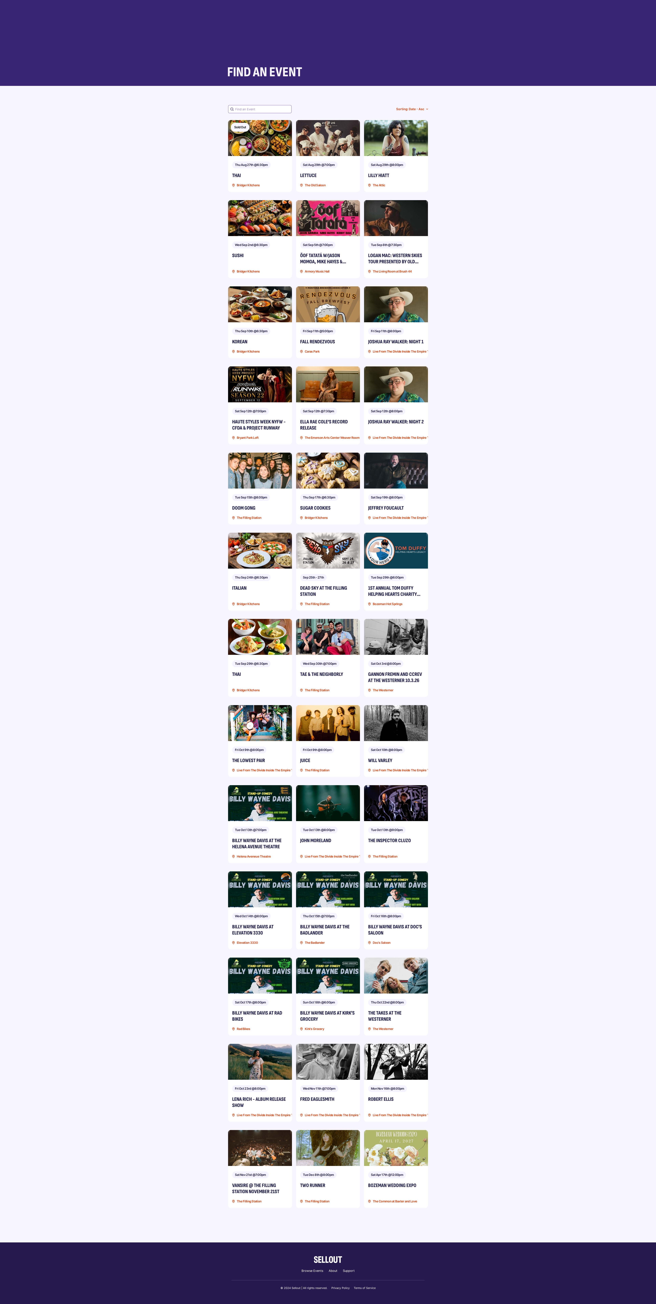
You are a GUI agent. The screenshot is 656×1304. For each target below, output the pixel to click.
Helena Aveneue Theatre (254, 856)
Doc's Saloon (381, 942)
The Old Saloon (315, 185)
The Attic (379, 185)
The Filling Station (249, 518)
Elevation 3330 (247, 942)
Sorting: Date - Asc (410, 109)
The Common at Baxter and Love (395, 1201)
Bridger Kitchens (248, 185)
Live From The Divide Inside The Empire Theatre (405, 351)
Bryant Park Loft (247, 437)
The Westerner (383, 690)
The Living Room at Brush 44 (392, 271)
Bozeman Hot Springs (387, 604)
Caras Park (312, 351)
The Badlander (315, 942)
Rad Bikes (243, 1029)
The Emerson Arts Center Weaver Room (332, 437)
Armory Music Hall (317, 271)
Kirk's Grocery (314, 1029)
